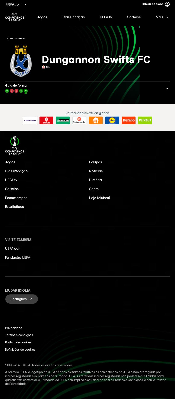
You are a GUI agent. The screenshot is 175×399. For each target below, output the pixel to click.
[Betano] (129, 120)
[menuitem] (44, 17)
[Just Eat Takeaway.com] (96, 120)
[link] (42, 17)
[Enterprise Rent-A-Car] (63, 120)
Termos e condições (19, 335)
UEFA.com (13, 248)
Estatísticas (14, 206)
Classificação (16, 171)
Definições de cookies (20, 349)
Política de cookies (18, 342)
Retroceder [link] (17, 38)
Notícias (96, 171)
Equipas (95, 162)
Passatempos (16, 198)
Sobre (94, 189)
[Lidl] (112, 120)
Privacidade (13, 328)
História (95, 180)
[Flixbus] (145, 120)
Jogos (10, 162)
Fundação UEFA (17, 257)
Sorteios (12, 189)
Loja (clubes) (99, 198)
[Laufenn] (30, 120)
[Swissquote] (79, 120)
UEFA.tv (11, 180)
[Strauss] (46, 120)
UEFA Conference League (14, 17)
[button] (161, 17)
